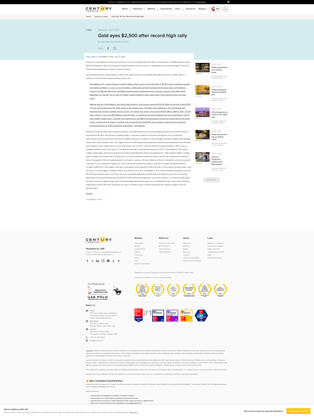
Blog (209, 255)
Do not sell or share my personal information (263, 411)
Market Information (142, 264)
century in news (101, 17)
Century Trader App (167, 243)
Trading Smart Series (216, 252)
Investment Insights (215, 246)
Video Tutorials (214, 249)
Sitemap (168, 277)
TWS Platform (164, 252)
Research (187, 252)
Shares (137, 246)
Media (185, 249)
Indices (137, 252)
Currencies (139, 243)
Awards (186, 246)
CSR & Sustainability (191, 258)
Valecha (93, 104)
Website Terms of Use (154, 277)
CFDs (137, 258)
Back (90, 30)
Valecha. (141, 126)
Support (202, 9)
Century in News (121, 42)
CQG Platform (164, 249)
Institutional (166, 9)
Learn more (133, 412)
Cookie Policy (188, 272)
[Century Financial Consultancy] (99, 8)
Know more (201, 2)
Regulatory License (142, 272)
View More (211, 180)
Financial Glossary (215, 258)
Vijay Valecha (106, 42)
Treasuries (139, 255)
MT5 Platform (164, 246)
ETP (136, 261)
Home (88, 17)
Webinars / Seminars (216, 243)
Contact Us (190, 9)
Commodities (140, 249)
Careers (186, 255)
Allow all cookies (298, 411)
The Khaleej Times (94, 199)
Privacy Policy (175, 272)
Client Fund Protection (192, 261)
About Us (187, 243)
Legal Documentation (160, 272)
